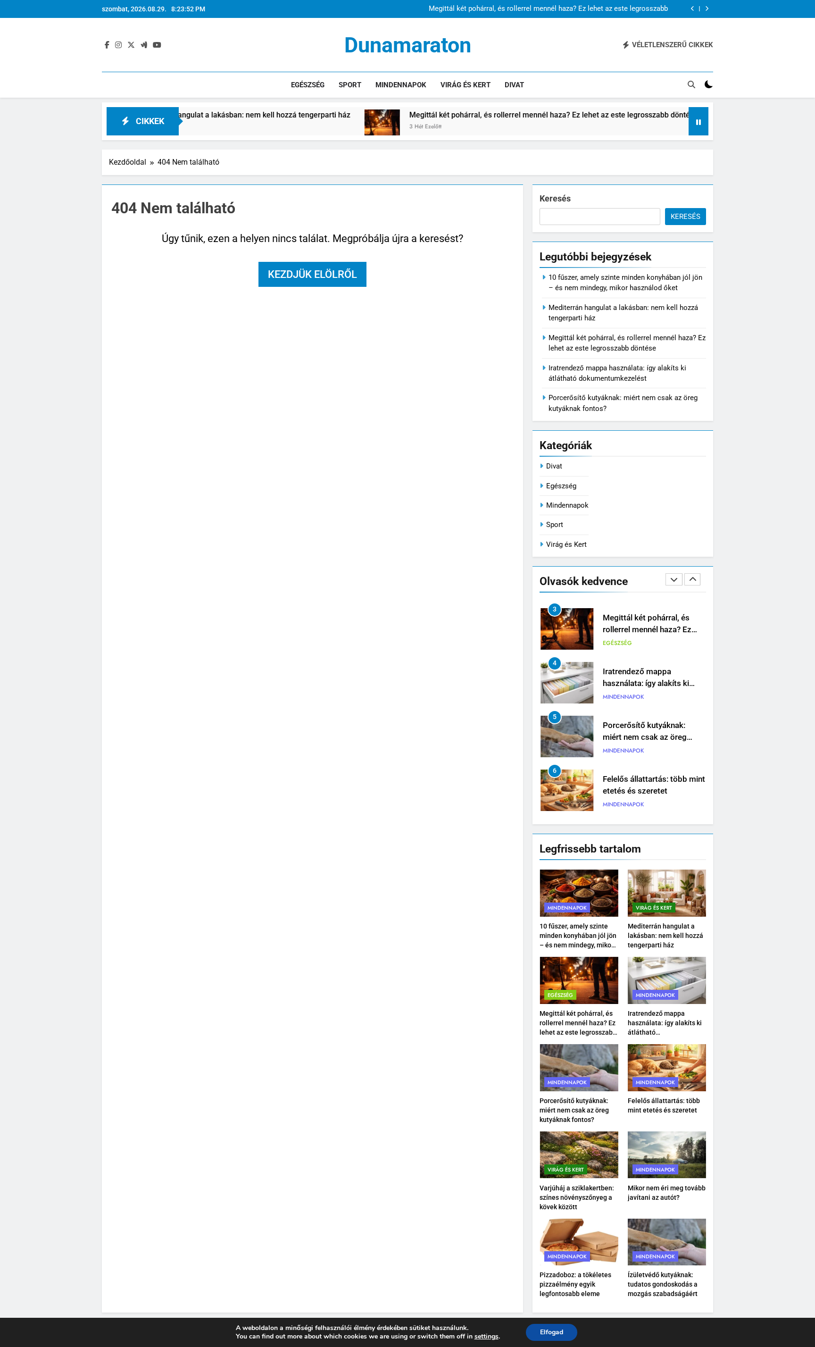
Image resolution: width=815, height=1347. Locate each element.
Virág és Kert (466, 85)
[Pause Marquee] (698, 121)
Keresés (555, 198)
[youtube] (157, 45)
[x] (131, 45)
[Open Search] (691, 84)
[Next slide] (706, 9)
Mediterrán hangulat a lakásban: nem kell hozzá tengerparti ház (198, 114)
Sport (350, 85)
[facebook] (107, 45)
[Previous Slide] (692, 9)
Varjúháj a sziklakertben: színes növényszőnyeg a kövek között (577, 1197)
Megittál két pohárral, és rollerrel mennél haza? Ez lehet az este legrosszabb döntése (548, 9)
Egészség (307, 85)
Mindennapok (400, 85)
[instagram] (118, 45)
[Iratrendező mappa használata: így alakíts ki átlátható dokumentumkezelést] (685, 127)
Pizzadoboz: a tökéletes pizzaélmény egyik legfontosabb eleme (575, 1284)
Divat (514, 85)
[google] (144, 45)
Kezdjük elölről (312, 274)
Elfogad (551, 1332)
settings (486, 1336)
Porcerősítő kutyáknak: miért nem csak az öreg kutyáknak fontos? (645, 737)
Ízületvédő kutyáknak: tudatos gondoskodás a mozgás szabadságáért (663, 1284)
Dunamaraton (407, 45)
